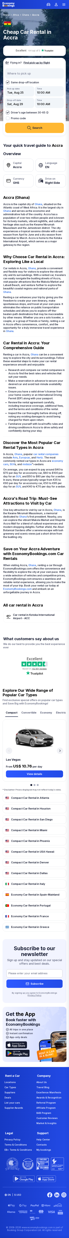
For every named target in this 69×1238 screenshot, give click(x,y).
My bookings (43, 1149)
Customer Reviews (47, 1118)
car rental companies (45, 454)
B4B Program (43, 1113)
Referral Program (46, 1102)
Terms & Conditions (15, 1144)
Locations (10, 1082)
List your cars (12, 1102)
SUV (12, 464)
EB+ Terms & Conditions (18, 1149)
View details (34, 774)
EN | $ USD (14, 1194)
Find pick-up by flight (37, 62)
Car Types (10, 1087)
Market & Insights (46, 1123)
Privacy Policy (34, 995)
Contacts (41, 1144)
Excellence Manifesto (48, 1092)
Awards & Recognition (48, 1097)
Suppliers (9, 1092)
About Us (41, 1082)
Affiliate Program (46, 1107)
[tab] (11, 713)
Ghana (38, 204)
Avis (15, 457)
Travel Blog (42, 1087)
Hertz (39, 457)
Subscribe (37, 983)
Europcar (24, 457)
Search (37, 127)
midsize (27, 464)
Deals (7, 1097)
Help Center (43, 1139)
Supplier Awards (13, 1107)
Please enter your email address (27, 973)
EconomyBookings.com (17, 588)
